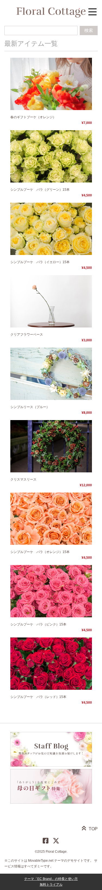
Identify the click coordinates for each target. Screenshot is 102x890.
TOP (93, 829)
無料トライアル (51, 884)
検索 (88, 30)
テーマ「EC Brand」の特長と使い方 (51, 879)
